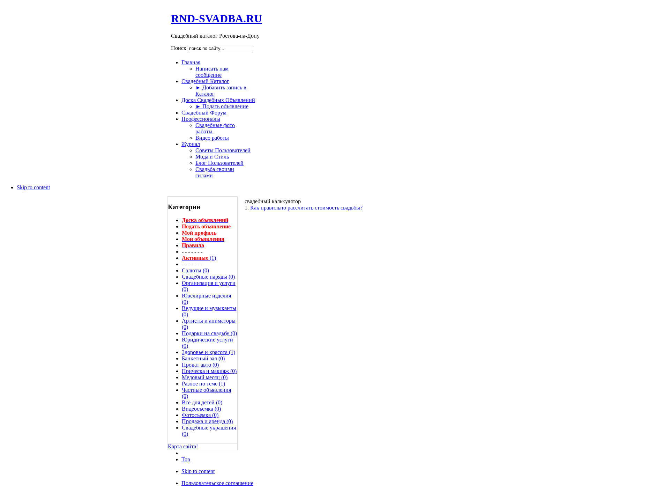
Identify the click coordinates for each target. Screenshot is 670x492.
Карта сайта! (183, 446)
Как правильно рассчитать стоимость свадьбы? (306, 208)
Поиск (179, 48)
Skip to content (33, 187)
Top (185, 459)
